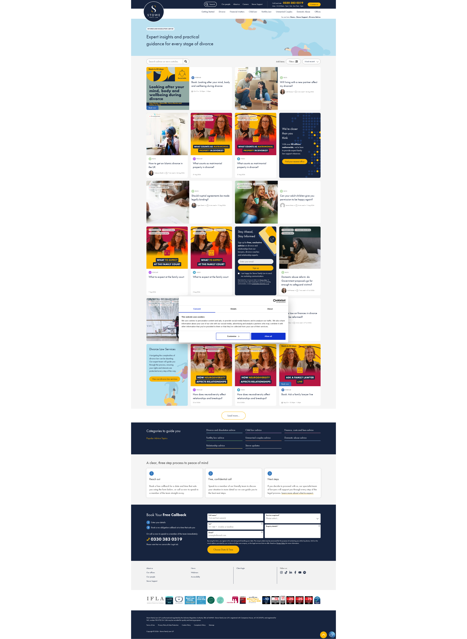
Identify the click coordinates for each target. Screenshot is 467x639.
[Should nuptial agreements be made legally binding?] (167, 202)
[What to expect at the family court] (167, 248)
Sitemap (211, 625)
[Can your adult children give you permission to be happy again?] (256, 202)
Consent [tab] (197, 309)
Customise (231, 336)
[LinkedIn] (291, 573)
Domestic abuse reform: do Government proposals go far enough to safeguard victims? (297, 280)
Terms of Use (150, 625)
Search (212, 4)
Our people (226, 4)
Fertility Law (266, 11)
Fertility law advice (215, 437)
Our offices (150, 572)
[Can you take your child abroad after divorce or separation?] (167, 319)
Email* (234, 532)
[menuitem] (208, 12)
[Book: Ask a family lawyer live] (300, 365)
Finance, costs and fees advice (299, 430)
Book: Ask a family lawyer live (297, 394)
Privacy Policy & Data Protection (168, 625)
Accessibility (195, 576)
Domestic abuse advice (295, 437)
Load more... (234, 415)
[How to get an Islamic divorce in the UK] (167, 134)
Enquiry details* (292, 525)
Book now (152, 107)
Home (292, 17)
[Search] (186, 61)
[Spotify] (304, 573)
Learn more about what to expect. (298, 493)
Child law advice (253, 430)
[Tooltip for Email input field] (262, 532)
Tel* (235, 523)
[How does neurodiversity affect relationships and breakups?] (211, 365)
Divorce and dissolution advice (220, 430)
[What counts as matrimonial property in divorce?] (211, 134)
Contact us (314, 4)
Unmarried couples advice (258, 437)
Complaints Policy (200, 625)
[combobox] (212, 525)
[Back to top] (323, 634)
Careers (246, 4)
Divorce (222, 11)
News (193, 568)
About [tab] (270, 309)
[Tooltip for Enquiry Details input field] (319, 526)
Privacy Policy (263, 280)
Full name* (213, 515)
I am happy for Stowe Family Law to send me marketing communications (256, 274)
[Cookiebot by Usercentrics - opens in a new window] (275, 301)
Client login (240, 568)
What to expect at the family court (166, 277)
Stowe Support (257, 4)
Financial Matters (237, 11)
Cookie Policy (186, 625)
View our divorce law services (164, 379)
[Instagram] (281, 573)
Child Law (253, 11)
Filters (291, 61)
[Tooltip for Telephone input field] (262, 524)
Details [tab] (234, 309)
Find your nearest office (294, 161)
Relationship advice (215, 445)
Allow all (268, 336)
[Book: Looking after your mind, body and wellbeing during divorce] (167, 88)
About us (236, 4)
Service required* (273, 515)
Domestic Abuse (303, 11)
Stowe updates (252, 445)
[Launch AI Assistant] (331, 634)
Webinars (194, 572)
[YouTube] (300, 573)
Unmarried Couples (284, 11)
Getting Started (208, 11)
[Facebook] (295, 573)
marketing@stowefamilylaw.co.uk (260, 284)
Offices (318, 11)
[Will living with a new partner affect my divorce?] (256, 88)
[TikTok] (286, 573)
